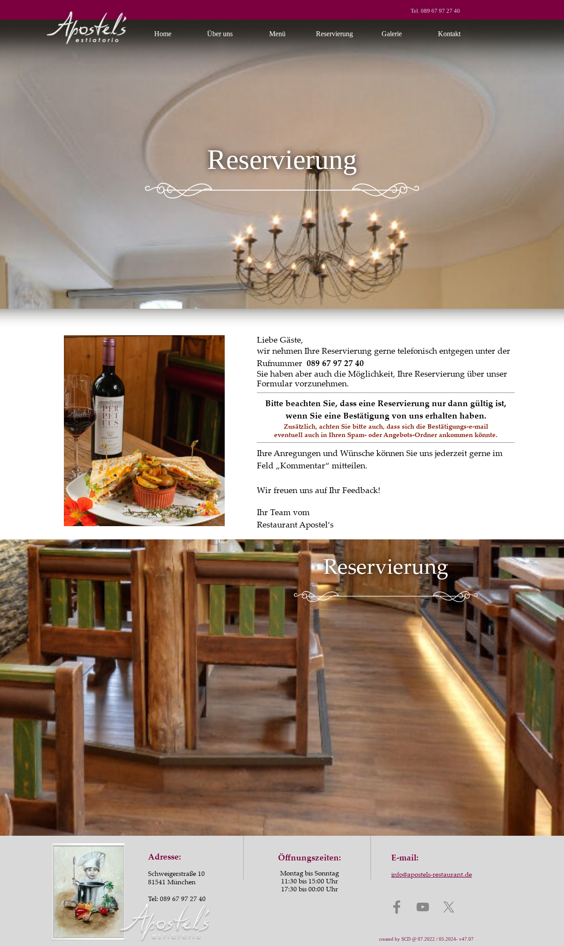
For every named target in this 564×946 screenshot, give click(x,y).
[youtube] (422, 907)
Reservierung (334, 33)
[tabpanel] (427, 10)
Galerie (392, 33)
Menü (277, 33)
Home (162, 33)
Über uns (220, 33)
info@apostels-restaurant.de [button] (431, 874)
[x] (448, 907)
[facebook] (396, 907)
